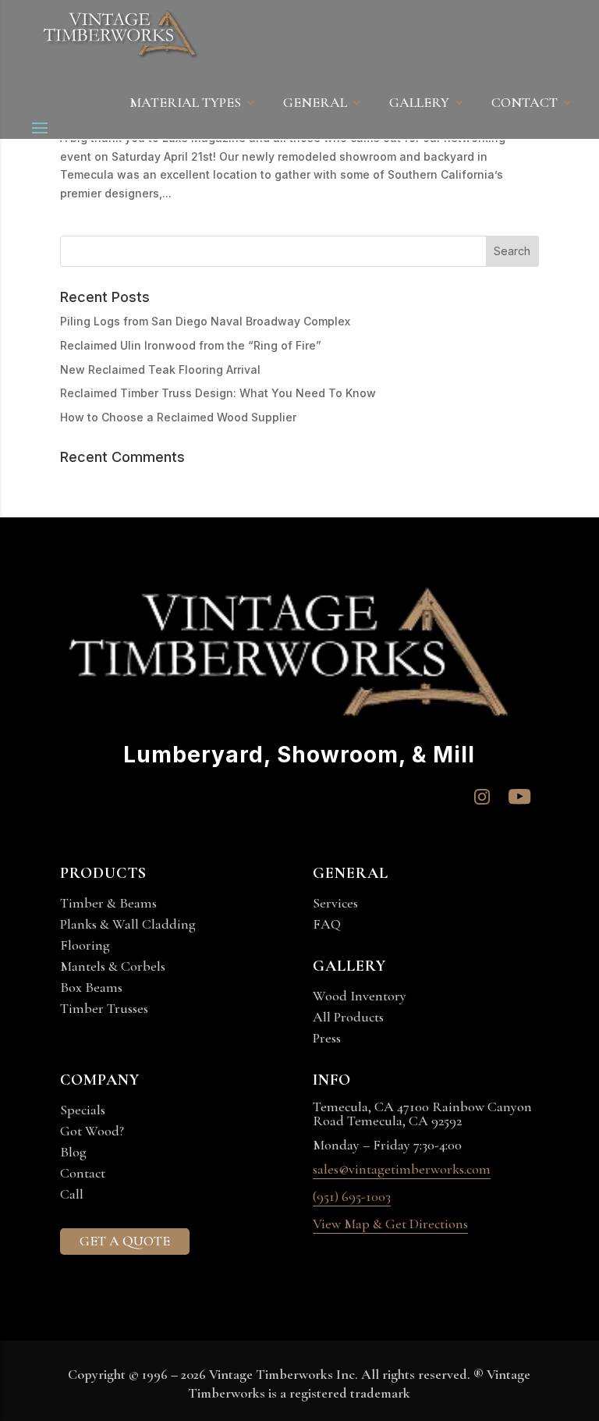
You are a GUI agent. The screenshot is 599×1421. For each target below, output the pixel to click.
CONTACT (524, 104)
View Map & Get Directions (390, 1224)
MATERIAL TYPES (185, 104)
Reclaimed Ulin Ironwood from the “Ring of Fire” (190, 345)
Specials (82, 1109)
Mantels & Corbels (112, 966)
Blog (73, 1151)
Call (71, 1194)
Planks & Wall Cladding (128, 924)
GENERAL (315, 104)
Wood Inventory (359, 995)
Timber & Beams (108, 902)
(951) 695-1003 (352, 1197)
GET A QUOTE (125, 1240)
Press (327, 1037)
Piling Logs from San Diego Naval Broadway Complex (205, 321)
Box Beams (91, 987)
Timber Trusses (104, 1008)
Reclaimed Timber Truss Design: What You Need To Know (218, 393)
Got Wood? (92, 1130)
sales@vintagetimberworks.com (402, 1170)
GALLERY (419, 104)
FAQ (327, 924)
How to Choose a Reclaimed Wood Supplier (178, 417)
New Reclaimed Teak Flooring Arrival (160, 369)
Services (335, 902)
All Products (348, 1016)
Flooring (85, 945)
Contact (82, 1172)
